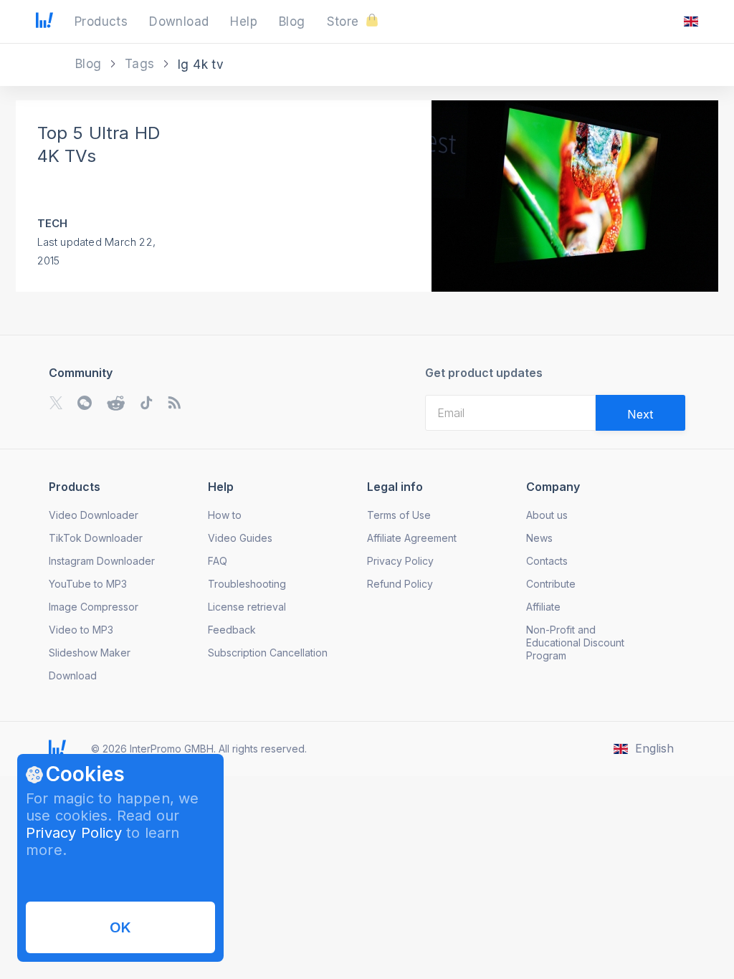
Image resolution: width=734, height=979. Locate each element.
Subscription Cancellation (268, 652)
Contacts (547, 561)
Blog (90, 64)
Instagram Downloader (102, 561)
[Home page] (44, 23)
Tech (52, 223)
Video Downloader (93, 515)
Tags (141, 64)
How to (225, 515)
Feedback (232, 630)
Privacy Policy (74, 832)
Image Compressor (93, 607)
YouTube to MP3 (88, 584)
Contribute (551, 584)
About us (547, 515)
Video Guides (240, 538)
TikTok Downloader (96, 538)
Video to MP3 (81, 630)
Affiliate (543, 607)
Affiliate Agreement (412, 538)
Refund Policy (400, 584)
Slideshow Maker (89, 652)
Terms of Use (399, 515)
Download (73, 675)
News (539, 538)
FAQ (217, 561)
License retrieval (247, 607)
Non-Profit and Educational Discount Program (575, 643)
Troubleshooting (247, 584)
